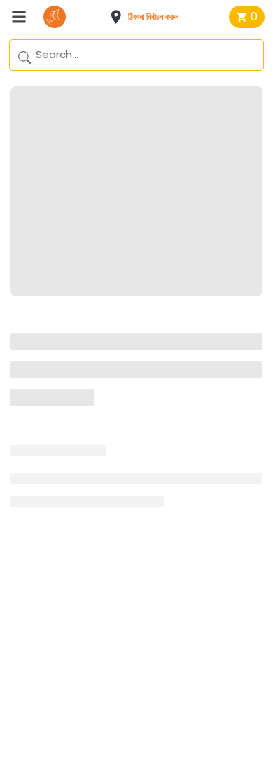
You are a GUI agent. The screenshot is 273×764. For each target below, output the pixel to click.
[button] (149, 17)
